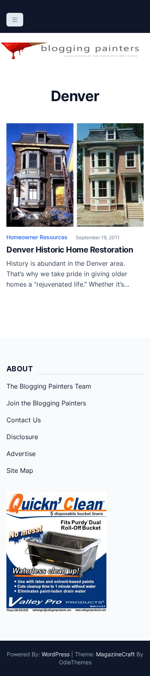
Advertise (21, 454)
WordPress (56, 654)
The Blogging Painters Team (48, 386)
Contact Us (23, 420)
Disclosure (22, 437)
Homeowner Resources (37, 237)
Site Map (19, 470)
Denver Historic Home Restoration (69, 250)
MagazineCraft (115, 654)
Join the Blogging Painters (46, 403)
